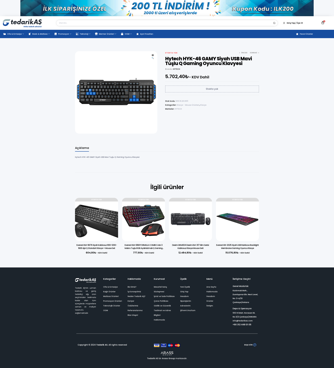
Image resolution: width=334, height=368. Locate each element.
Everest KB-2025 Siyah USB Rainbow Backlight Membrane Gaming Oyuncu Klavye (237, 247)
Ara (274, 23)
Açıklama (82, 148)
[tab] (82, 149)
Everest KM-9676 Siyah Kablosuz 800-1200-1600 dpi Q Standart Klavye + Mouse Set (96, 247)
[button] (153, 57)
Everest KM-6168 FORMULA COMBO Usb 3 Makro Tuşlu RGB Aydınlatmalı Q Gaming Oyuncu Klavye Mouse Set (143, 248)
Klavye (203, 105)
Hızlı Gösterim (112, 211)
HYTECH (176, 69)
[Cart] (322, 22)
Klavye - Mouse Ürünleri (188, 105)
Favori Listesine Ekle (112, 205)
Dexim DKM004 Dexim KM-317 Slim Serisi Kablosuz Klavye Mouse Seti (190, 247)
